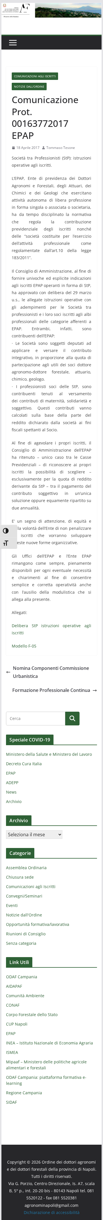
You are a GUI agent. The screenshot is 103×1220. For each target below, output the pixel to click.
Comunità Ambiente (25, 995)
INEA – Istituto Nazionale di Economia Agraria (49, 1043)
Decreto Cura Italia (24, 763)
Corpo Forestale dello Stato (32, 1014)
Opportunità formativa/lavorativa (37, 924)
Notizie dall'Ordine (29, 86)
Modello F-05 (24, 646)
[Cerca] (72, 718)
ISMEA (12, 1052)
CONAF (12, 1005)
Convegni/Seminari (24, 896)
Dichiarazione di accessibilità (52, 1212)
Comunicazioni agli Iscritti (35, 76)
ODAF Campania (21, 976)
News (11, 792)
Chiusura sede (20, 877)
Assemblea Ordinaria (26, 867)
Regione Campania (24, 1092)
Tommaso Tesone (60, 147)
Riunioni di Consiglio (25, 933)
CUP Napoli (16, 1024)
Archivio (13, 801)
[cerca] (35, 718)
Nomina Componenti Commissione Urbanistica (51, 672)
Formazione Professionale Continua (51, 690)
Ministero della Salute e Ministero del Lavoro (49, 754)
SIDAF (11, 1102)
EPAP (10, 773)
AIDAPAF (14, 986)
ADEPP (12, 782)
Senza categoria (21, 943)
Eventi (12, 905)
